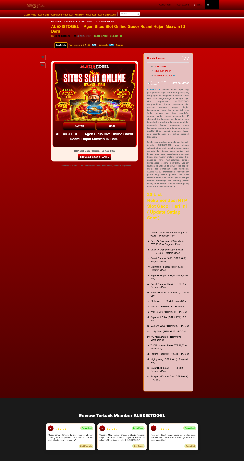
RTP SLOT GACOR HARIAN (94, 157)
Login (111, 126)
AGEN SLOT (80, 15)
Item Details (61, 45)
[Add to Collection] (42, 65)
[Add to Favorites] (42, 57)
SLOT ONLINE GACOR (107, 15)
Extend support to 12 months (170, 83)
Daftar (79, 126)
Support (119, 45)
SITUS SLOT (68, 15)
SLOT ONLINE (43, 15)
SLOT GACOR (56, 15)
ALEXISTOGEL (30, 15)
